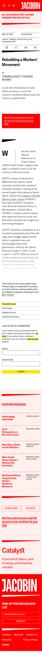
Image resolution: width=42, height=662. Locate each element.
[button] (4, 5)
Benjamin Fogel (33, 429)
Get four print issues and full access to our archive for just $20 (19, 121)
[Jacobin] (30, 5)
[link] (13, 5)
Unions (5, 39)
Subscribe (11, 508)
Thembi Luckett (11, 76)
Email (5, 349)
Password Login (9, 304)
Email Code (7, 308)
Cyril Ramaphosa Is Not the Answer (10, 432)
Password (7, 360)
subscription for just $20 (16, 18)
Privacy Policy (30, 640)
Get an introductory (13, 15)
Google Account (9, 313)
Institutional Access (10, 317)
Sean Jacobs (31, 459)
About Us (18, 635)
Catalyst (6, 635)
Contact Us (32, 635)
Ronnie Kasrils (32, 416)
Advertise (7, 640)
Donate (30, 508)
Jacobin (29, 15)
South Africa (26, 34)
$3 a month (8, 295)
